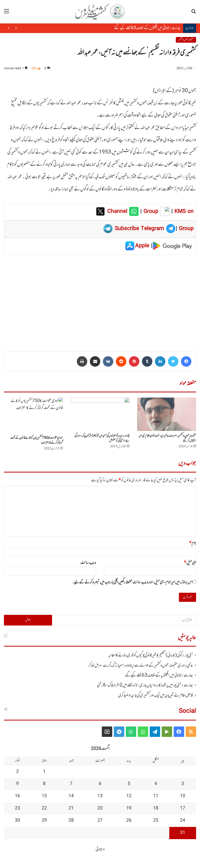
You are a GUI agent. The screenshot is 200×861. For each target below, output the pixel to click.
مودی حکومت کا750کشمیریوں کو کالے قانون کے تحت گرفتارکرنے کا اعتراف (36, 440)
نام (192, 543)
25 (155, 821)
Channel (118, 211)
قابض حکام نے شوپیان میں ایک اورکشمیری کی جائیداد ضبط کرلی (155, 695)
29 (44, 821)
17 (182, 808)
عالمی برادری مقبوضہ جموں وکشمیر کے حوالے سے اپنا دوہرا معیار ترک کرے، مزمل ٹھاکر (141, 665)
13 (100, 796)
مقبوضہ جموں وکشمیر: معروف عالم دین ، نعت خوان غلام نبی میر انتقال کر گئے (167, 438)
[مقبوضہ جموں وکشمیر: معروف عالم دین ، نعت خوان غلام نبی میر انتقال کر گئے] (166, 414)
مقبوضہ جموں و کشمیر (185, 39)
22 (44, 808)
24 (182, 821)
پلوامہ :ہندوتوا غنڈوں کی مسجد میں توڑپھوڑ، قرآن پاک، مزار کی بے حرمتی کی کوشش (101, 438)
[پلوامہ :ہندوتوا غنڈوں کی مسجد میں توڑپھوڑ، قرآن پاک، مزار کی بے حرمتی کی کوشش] (100, 414)
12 (129, 796)
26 (129, 821)
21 (71, 808)
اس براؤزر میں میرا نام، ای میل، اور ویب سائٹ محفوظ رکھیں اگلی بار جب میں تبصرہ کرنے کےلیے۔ (132, 582)
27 (100, 821)
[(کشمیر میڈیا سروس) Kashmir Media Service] (100, 12)
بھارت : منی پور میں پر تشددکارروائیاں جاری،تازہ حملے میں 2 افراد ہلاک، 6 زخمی (145, 685)
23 (17, 808)
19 (129, 808)
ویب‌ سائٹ (88, 563)
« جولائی (100, 849)
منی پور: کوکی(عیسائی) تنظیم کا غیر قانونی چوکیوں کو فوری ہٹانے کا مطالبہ (150, 655)
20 (100, 808)
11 (155, 796)
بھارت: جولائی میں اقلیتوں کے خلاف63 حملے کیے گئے (142, 28)
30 (17, 821)
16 (17, 796)
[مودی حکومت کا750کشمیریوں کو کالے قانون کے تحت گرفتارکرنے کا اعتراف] (33, 415)
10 (182, 796)
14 (71, 796)
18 (155, 808)
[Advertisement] (100, 299)
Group (150, 211)
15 (44, 796)
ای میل (190, 563)
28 (71, 821)
